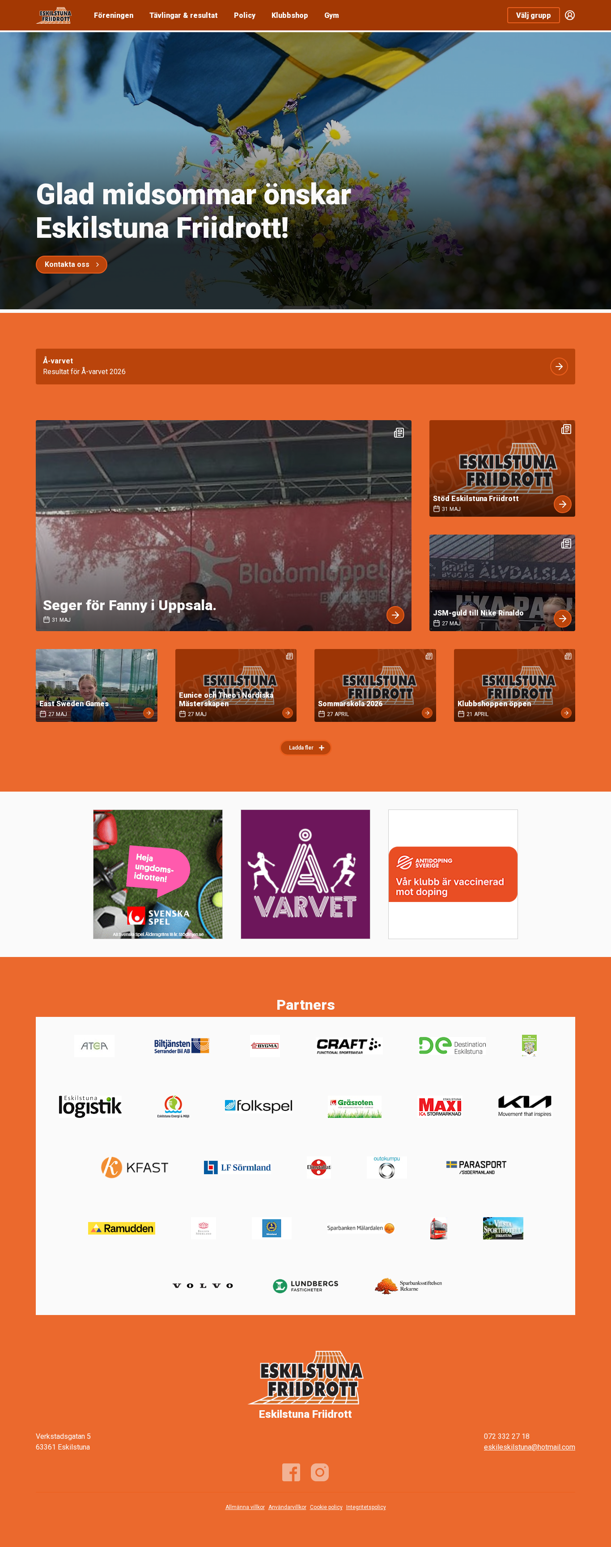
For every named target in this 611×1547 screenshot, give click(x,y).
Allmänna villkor (245, 1507)
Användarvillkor (287, 1507)
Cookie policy (326, 1507)
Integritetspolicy (366, 1507)
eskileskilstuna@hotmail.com (529, 1447)
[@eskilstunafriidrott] (320, 1472)
